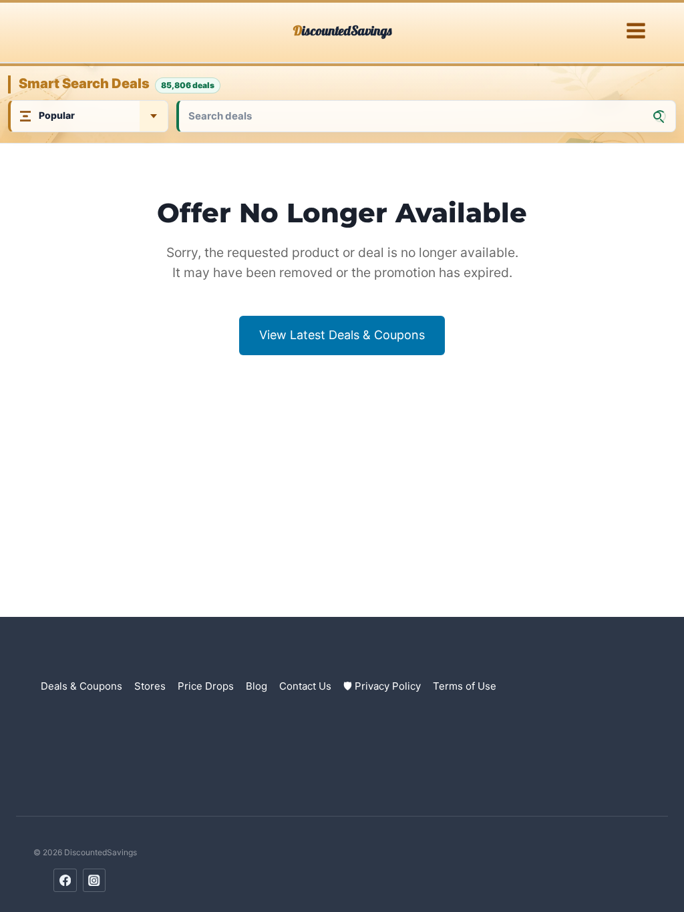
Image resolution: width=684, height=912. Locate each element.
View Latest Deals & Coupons (342, 335)
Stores (150, 686)
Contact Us (305, 686)
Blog (256, 686)
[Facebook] (65, 880)
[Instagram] (94, 880)
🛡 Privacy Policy (382, 686)
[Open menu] (636, 31)
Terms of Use (464, 686)
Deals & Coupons (81, 686)
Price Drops (206, 686)
